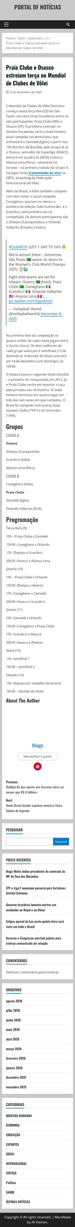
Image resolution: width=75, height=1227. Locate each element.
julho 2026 (13, 1010)
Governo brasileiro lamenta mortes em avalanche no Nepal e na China (31, 907)
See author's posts (37, 756)
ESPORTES (12, 1144)
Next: (34, 805)
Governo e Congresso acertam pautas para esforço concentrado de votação (33, 941)
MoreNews (63, 1217)
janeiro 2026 (14, 1067)
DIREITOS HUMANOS (19, 1115)
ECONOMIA (13, 1125)
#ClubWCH (18, 246)
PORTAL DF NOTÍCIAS (37, 7)
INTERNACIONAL (16, 1163)
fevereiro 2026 (16, 1058)
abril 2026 (12, 1039)
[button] (6, 24)
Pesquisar (14, 829)
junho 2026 (13, 1020)
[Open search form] (68, 24)
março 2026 (14, 1048)
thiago (37, 745)
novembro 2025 (16, 1087)
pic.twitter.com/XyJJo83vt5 (30, 301)
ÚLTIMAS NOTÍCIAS (18, 1201)
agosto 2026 (14, 1001)
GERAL (10, 1153)
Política (11, 1182)
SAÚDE (10, 1192)
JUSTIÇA (11, 1173)
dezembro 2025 (16, 1077)
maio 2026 (13, 1029)
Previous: (35, 787)
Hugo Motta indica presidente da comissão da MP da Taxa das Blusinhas (35, 874)
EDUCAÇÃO (13, 1134)
